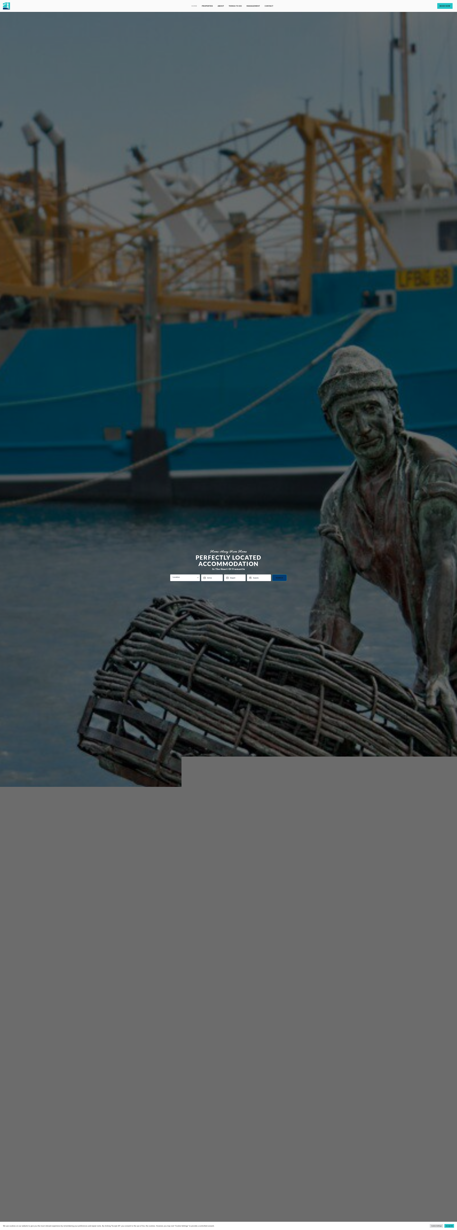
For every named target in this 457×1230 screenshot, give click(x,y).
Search (279, 578)
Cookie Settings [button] (436, 1226)
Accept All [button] (449, 1226)
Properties (207, 6)
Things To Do (235, 6)
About (221, 6)
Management (253, 6)
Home (194, 6)
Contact (269, 6)
